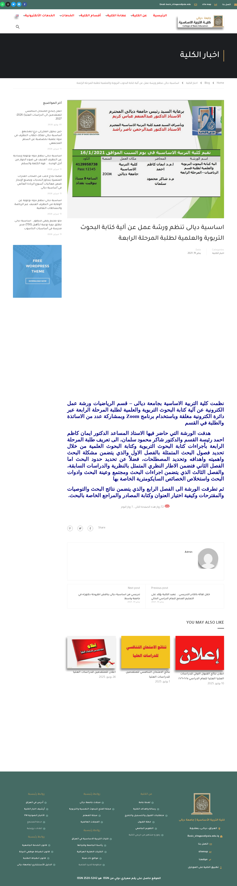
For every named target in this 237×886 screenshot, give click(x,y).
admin (188, 552)
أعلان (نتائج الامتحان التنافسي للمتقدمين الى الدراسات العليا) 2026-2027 (39, 115)
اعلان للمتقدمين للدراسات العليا (94, 672)
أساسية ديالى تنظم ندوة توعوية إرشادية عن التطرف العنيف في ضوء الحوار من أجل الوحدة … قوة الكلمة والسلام (37, 160)
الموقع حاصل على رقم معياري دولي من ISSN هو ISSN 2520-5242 (118, 878)
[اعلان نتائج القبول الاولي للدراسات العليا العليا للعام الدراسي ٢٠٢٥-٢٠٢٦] (200, 653)
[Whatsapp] (2, 4)
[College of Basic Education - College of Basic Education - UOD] (201, 21)
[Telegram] (19, 4)
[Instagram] (8, 4)
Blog (207, 83)
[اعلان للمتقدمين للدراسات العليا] (91, 652)
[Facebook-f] (24, 4)
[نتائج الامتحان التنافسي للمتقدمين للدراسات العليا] (145, 652)
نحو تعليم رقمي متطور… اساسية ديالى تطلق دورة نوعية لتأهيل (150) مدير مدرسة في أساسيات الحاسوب (38, 225)
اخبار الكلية (192, 83)
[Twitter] (13, 4)
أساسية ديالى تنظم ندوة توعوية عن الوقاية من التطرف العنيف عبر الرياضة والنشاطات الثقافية (38, 204)
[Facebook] (90, 528)
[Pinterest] (70, 528)
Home (220, 83)
